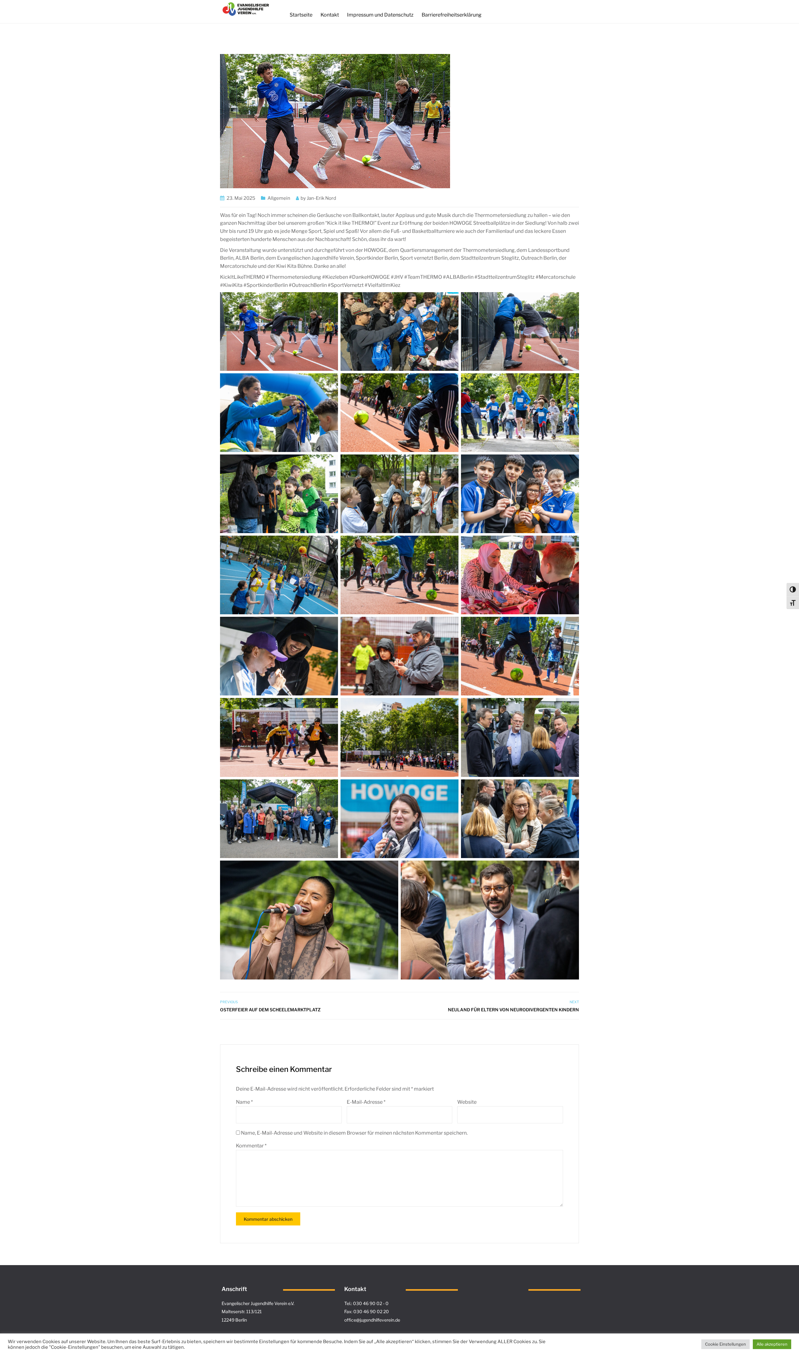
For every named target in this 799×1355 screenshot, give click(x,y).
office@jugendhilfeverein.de (372, 1320)
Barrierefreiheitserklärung (452, 15)
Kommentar (251, 1146)
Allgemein (278, 198)
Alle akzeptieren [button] (772, 1344)
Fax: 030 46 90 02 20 (366, 1311)
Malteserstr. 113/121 (242, 1311)
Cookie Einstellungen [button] (725, 1344)
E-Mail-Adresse (366, 1102)
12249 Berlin (234, 1320)
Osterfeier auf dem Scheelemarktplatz (270, 1009)
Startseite (301, 15)
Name (244, 1102)
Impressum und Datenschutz (380, 15)
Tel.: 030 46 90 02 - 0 (366, 1303)
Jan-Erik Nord (321, 198)
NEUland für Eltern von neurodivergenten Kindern (513, 1009)
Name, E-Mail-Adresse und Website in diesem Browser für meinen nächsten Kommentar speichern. (354, 1133)
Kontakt (330, 15)
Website (467, 1102)
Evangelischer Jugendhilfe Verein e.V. (258, 1303)
